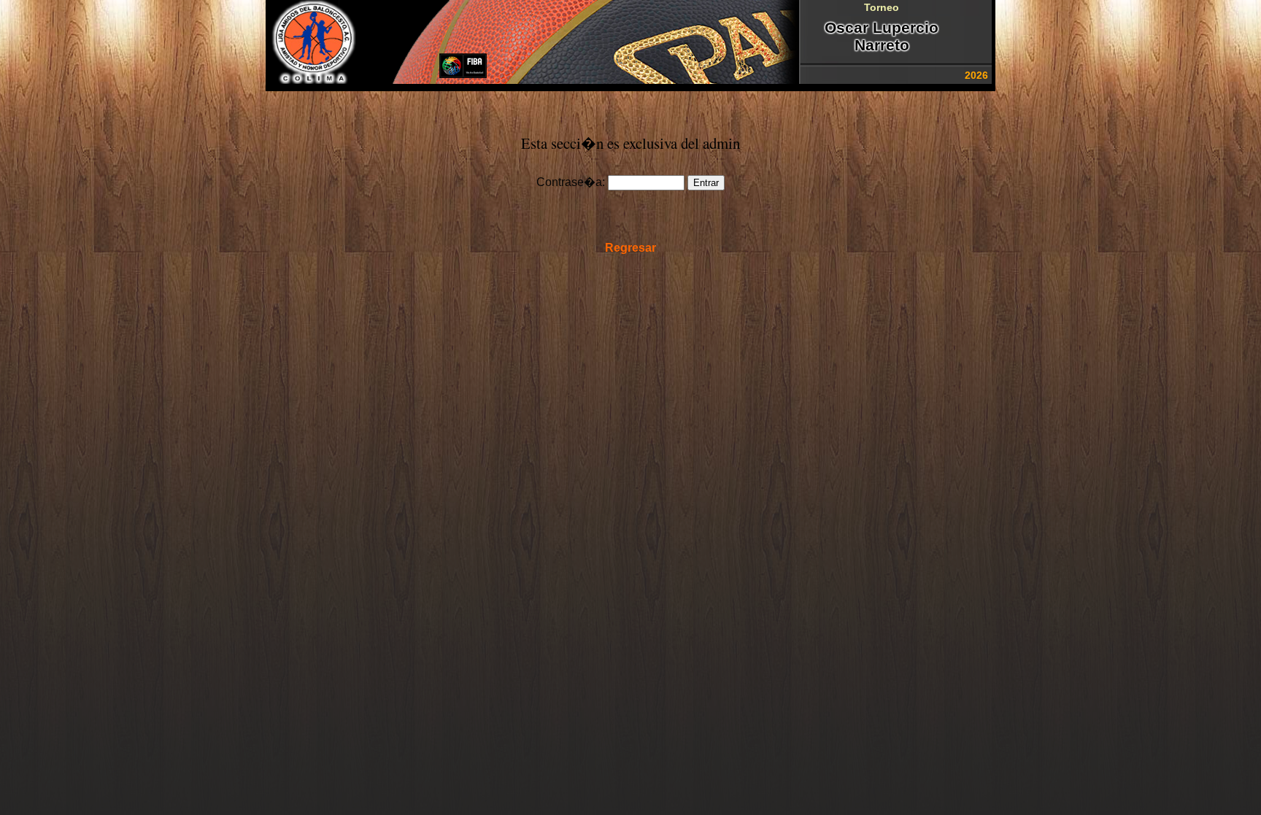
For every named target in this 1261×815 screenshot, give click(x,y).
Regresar (630, 248)
